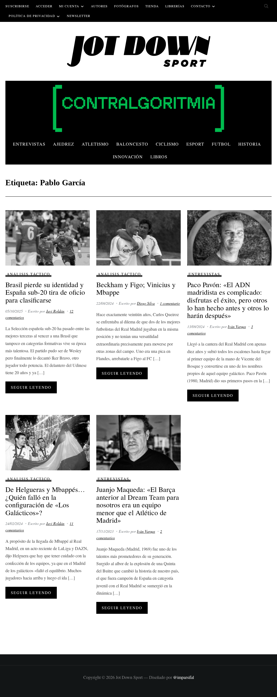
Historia (249, 144)
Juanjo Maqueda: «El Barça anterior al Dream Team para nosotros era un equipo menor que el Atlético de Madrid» (137, 505)
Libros (158, 156)
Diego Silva (146, 303)
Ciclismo (167, 144)
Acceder (44, 6)
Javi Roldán (55, 311)
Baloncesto (132, 144)
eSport (195, 144)
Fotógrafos (126, 6)
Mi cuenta (69, 6)
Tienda (152, 6)
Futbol (221, 144)
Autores (99, 6)
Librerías (174, 6)
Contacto (200, 6)
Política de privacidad (32, 16)
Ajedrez (63, 144)
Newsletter (78, 16)
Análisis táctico (28, 274)
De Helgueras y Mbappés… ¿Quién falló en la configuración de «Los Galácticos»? (45, 501)
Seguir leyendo (31, 387)
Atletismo (95, 144)
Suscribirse (17, 6)
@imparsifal (183, 677)
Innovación (128, 156)
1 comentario (170, 303)
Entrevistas (29, 144)
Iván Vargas (237, 326)
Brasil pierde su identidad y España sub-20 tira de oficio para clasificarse (45, 292)
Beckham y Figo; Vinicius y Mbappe (136, 288)
